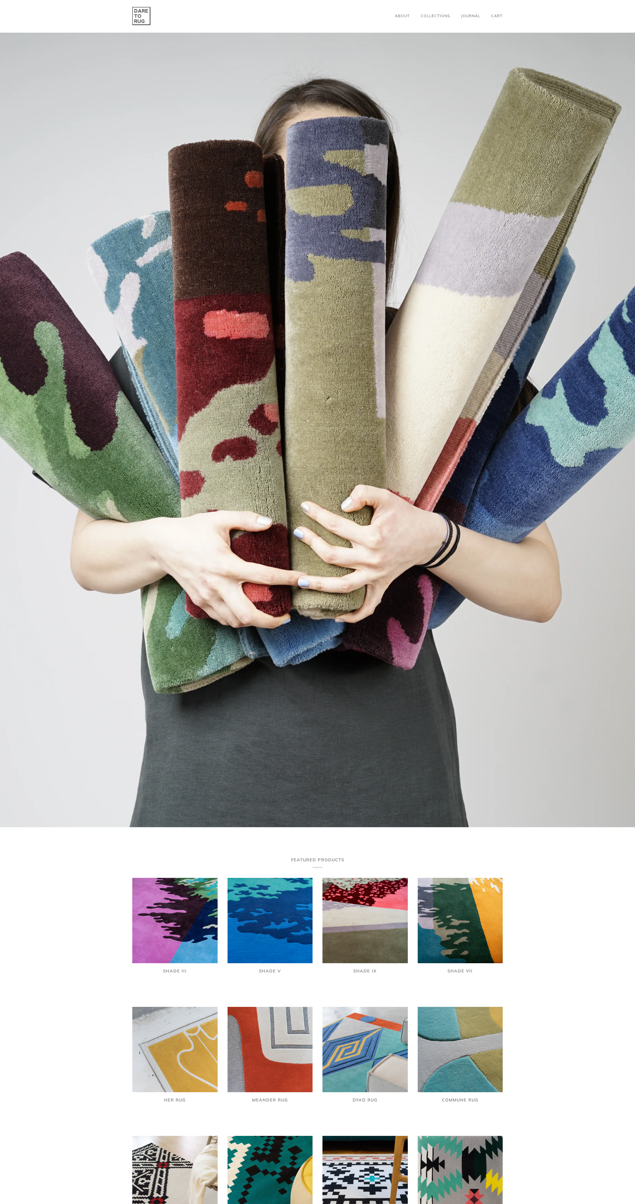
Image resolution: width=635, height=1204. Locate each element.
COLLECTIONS (435, 16)
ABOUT (402, 16)
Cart (497, 16)
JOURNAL (470, 16)
